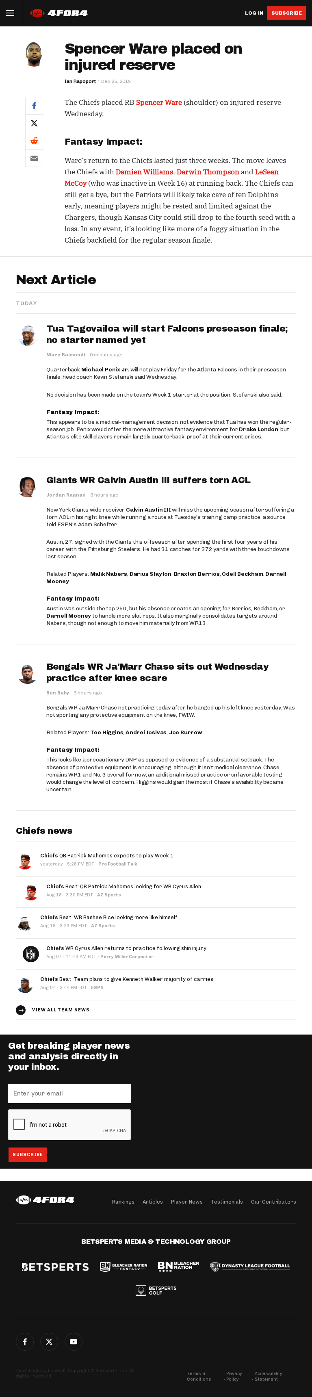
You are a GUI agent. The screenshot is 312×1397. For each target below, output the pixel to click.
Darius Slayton (150, 574)
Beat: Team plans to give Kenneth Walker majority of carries (126, 979)
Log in (254, 13)
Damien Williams (144, 171)
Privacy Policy (234, 1376)
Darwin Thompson (208, 171)
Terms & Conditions (199, 1376)
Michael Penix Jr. (105, 369)
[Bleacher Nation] (178, 1268)
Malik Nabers (109, 574)
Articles (153, 1202)
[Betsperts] (55, 1268)
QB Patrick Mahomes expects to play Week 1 (106, 856)
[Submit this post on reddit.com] (34, 140)
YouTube (73, 1341)
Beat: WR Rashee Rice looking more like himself (109, 917)
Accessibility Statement (268, 1376)
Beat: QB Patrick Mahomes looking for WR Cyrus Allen (123, 886)
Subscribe (286, 13)
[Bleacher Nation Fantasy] (123, 1268)
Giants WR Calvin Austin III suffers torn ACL (148, 480)
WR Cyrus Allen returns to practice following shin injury (126, 948)
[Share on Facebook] (34, 105)
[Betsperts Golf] (156, 1291)
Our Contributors (273, 1202)
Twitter (49, 1341)
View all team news (61, 1010)
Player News (187, 1202)
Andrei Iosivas (146, 732)
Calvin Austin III (148, 509)
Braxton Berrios (197, 574)
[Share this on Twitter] (34, 123)
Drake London (258, 429)
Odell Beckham (242, 574)
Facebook (24, 1341)
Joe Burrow (185, 732)
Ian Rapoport (80, 81)
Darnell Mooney (68, 615)
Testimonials (227, 1202)
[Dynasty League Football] (250, 1268)
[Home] (45, 1199)
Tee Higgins (107, 732)
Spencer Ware (159, 102)
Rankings (123, 1202)
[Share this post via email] (34, 158)
